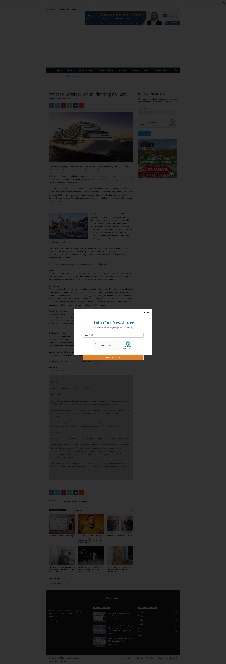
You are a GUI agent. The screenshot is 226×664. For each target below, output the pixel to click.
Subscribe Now (113, 357)
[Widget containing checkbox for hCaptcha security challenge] (113, 345)
